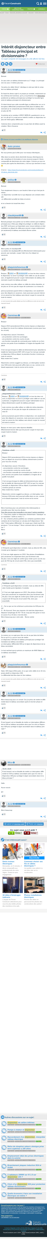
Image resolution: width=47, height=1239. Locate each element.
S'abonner (41, 64)
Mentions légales (30, 1228)
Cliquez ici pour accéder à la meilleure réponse (20, 139)
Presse (17, 1229)
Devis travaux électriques (8, 863)
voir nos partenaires (14, 1217)
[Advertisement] (23, 749)
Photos (30, 9)
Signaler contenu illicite (17, 1228)
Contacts (7, 1228)
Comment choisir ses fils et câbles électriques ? (33, 864)
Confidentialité (39, 1229)
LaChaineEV (5, 1217)
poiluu (11, 273)
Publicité (31, 1229)
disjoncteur (41, 96)
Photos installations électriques (33, 896)
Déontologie (24, 1229)
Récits (18, 9)
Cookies (23, 1231)
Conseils (41, 9)
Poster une (35, 824)
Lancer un (15, 824)
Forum (4, 9)
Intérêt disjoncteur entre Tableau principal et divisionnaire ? (23, 51)
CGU (12, 1229)
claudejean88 (22, 273)
